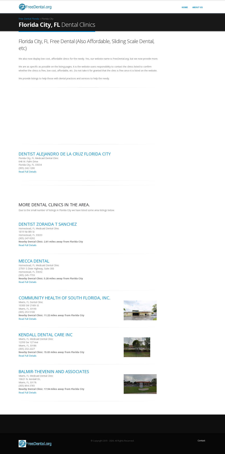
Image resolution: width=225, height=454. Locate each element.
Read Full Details (27, 171)
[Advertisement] (88, 114)
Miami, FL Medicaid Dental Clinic (36, 338)
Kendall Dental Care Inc (45, 334)
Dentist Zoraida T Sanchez (48, 224)
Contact (201, 440)
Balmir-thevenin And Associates (54, 371)
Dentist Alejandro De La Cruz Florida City (65, 154)
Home (185, 7)
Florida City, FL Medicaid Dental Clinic (38, 158)
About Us (197, 7)
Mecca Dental (34, 261)
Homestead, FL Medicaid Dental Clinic (39, 228)
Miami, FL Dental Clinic (31, 302)
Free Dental (25, 18)
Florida (35, 18)
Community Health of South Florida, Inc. (64, 298)
